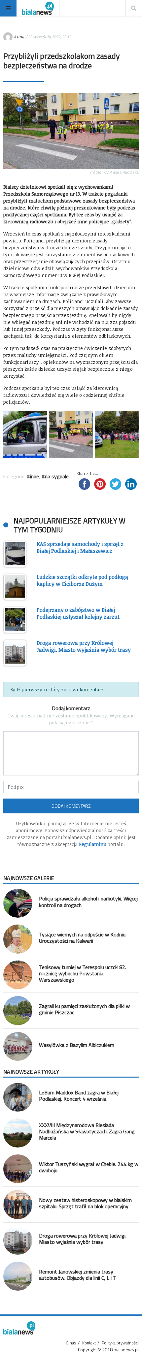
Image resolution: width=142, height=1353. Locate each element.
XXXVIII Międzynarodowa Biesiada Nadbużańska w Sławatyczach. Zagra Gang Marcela (87, 1131)
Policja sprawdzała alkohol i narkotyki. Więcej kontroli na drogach (88, 902)
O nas (71, 1342)
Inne (34, 476)
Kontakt (89, 1342)
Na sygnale (57, 476)
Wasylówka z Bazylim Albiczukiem (76, 1045)
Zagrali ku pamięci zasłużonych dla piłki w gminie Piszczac (84, 1009)
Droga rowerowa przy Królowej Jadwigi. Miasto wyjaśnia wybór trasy (82, 1239)
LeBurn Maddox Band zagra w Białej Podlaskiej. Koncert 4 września (79, 1095)
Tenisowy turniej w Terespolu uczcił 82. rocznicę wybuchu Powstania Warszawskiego (82, 973)
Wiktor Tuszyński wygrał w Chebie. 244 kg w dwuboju (88, 1167)
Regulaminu (92, 844)
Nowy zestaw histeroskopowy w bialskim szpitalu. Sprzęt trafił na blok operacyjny (85, 1203)
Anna (19, 37)
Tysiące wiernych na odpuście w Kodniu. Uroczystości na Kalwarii (82, 937)
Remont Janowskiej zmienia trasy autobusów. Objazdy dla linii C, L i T (77, 1275)
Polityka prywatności (120, 1342)
